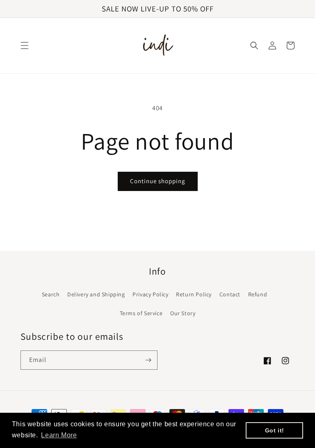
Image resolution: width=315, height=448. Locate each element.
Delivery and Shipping (96, 294)
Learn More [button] (59, 435)
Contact (229, 294)
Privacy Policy (150, 294)
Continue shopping (157, 181)
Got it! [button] (274, 430)
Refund (257, 294)
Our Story (182, 313)
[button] (25, 45)
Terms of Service (141, 313)
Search (51, 294)
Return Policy (194, 294)
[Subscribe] (148, 360)
